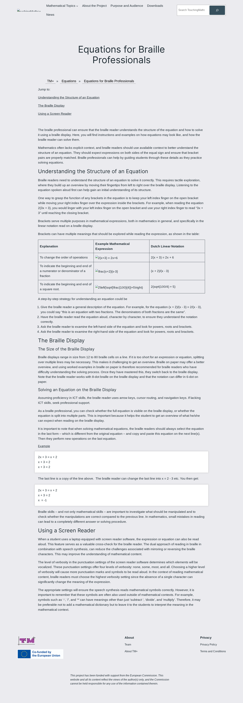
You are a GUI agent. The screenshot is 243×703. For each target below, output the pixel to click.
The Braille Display (51, 105)
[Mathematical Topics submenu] (77, 6)
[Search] (217, 10)
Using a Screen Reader (54, 113)
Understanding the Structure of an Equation (69, 97)
